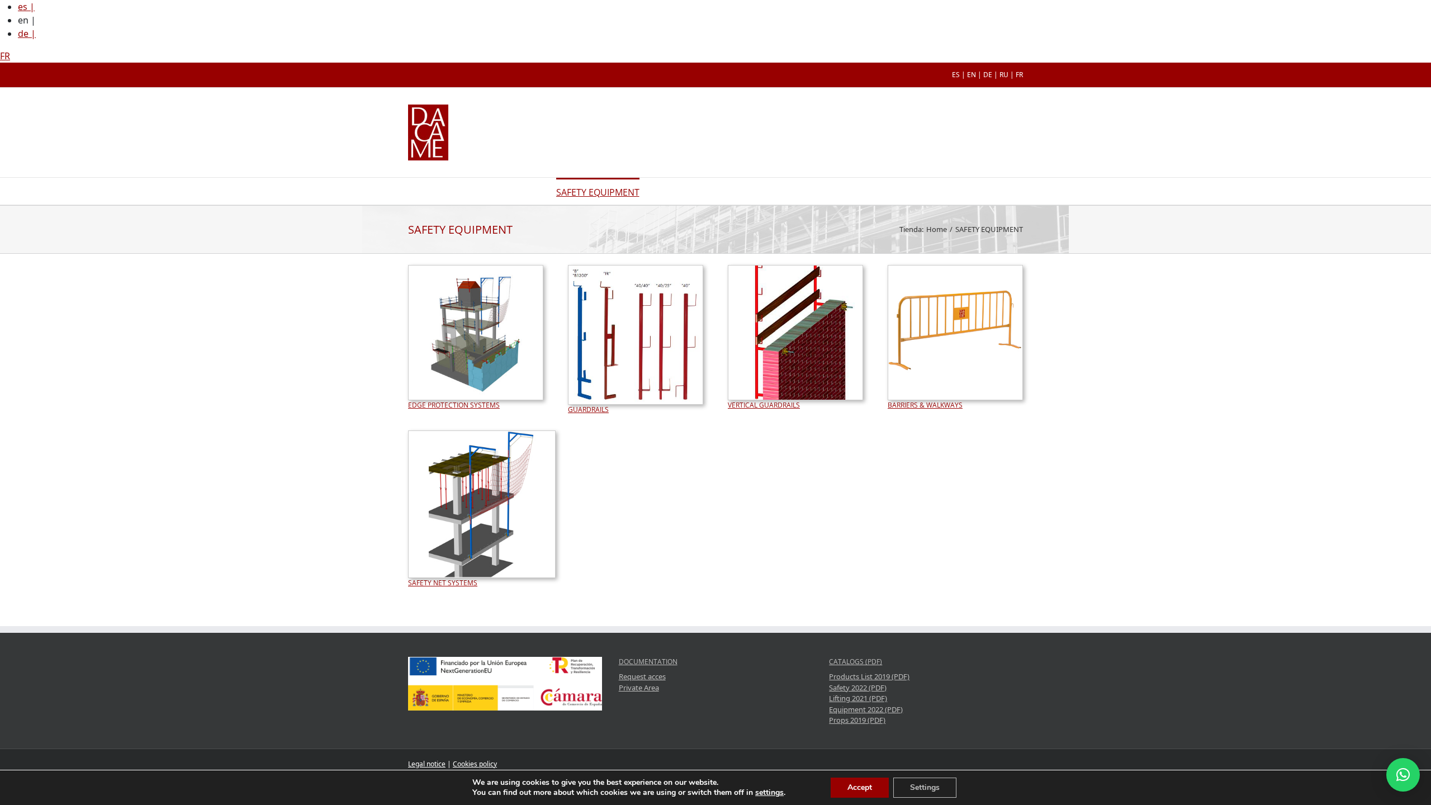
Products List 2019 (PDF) (869, 676)
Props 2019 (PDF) (857, 720)
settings (769, 793)
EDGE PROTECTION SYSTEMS (454, 405)
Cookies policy (475, 764)
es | (26, 7)
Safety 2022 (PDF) (858, 688)
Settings (925, 787)
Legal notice (427, 764)
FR (5, 56)
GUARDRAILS (588, 409)
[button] (1403, 775)
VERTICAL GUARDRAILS (764, 405)
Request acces (642, 676)
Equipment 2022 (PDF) (866, 709)
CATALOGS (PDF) (855, 661)
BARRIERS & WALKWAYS (925, 405)
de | (27, 33)
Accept (859, 787)
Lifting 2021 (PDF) (858, 698)
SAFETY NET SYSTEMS (442, 583)
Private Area (639, 688)
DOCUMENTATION (648, 661)
